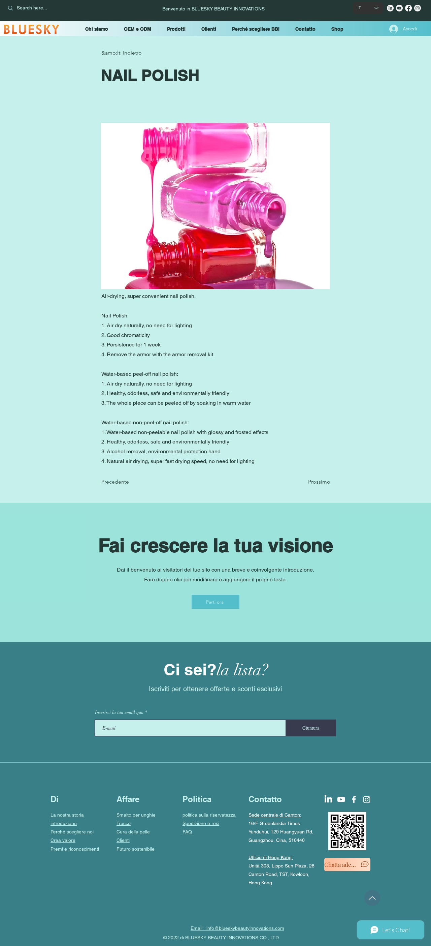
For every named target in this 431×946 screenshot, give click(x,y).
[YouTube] (399, 8)
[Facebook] (408, 8)
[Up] (372, 898)
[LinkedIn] (390, 8)
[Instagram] (417, 8)
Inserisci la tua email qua (119, 712)
